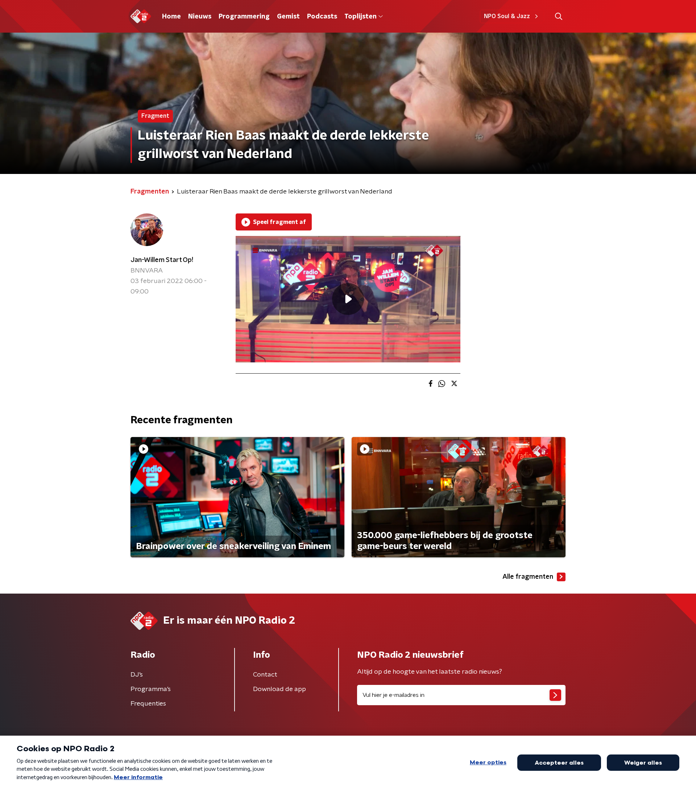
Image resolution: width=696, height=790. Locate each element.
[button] (558, 16)
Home (171, 16)
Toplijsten (360, 16)
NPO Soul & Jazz (507, 16)
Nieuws (199, 16)
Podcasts (322, 16)
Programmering (244, 16)
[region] (348, 299)
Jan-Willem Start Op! (161, 260)
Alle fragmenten (527, 577)
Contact (265, 675)
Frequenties (148, 703)
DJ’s (136, 675)
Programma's (150, 689)
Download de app (279, 689)
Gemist (288, 16)
